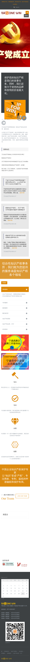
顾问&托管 (5, 313)
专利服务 (5, 302)
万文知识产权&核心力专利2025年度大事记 (13, 154)
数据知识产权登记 (6, 158)
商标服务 (5, 289)
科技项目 (5, 329)
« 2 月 (2, 598)
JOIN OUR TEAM (22, 496)
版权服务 (5, 308)
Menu (26, 15)
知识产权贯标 (6, 318)
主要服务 (4, 282)
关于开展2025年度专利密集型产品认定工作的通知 (15, 161)
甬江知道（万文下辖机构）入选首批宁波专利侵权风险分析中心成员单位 (15, 169)
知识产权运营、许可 (8, 324)
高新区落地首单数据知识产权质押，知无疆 (13, 165)
